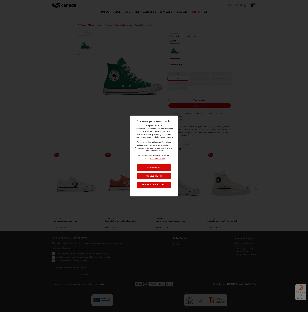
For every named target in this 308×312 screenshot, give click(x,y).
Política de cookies (157, 158)
